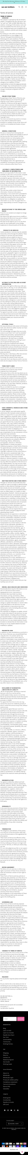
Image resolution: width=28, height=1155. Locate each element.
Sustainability (7, 1039)
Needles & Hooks (8, 1102)
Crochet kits (7, 1100)
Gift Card (6, 1104)
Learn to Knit (7, 1030)
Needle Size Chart (8, 1035)
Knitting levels (7, 1064)
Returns (5, 1055)
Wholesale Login (8, 1077)
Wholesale (6, 1075)
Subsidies (6, 1089)
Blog (4, 1028)
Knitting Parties (8, 1044)
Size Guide (6, 1062)
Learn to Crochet (8, 1033)
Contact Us (6, 1057)
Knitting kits (7, 1098)
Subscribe (21, 1019)
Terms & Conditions (9, 1084)
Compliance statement (10, 1082)
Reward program (8, 1059)
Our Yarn (6, 1037)
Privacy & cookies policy (10, 1080)
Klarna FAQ (6, 1086)
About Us (6, 1073)
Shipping (6, 1053)
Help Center (6, 980)
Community (6, 1042)
